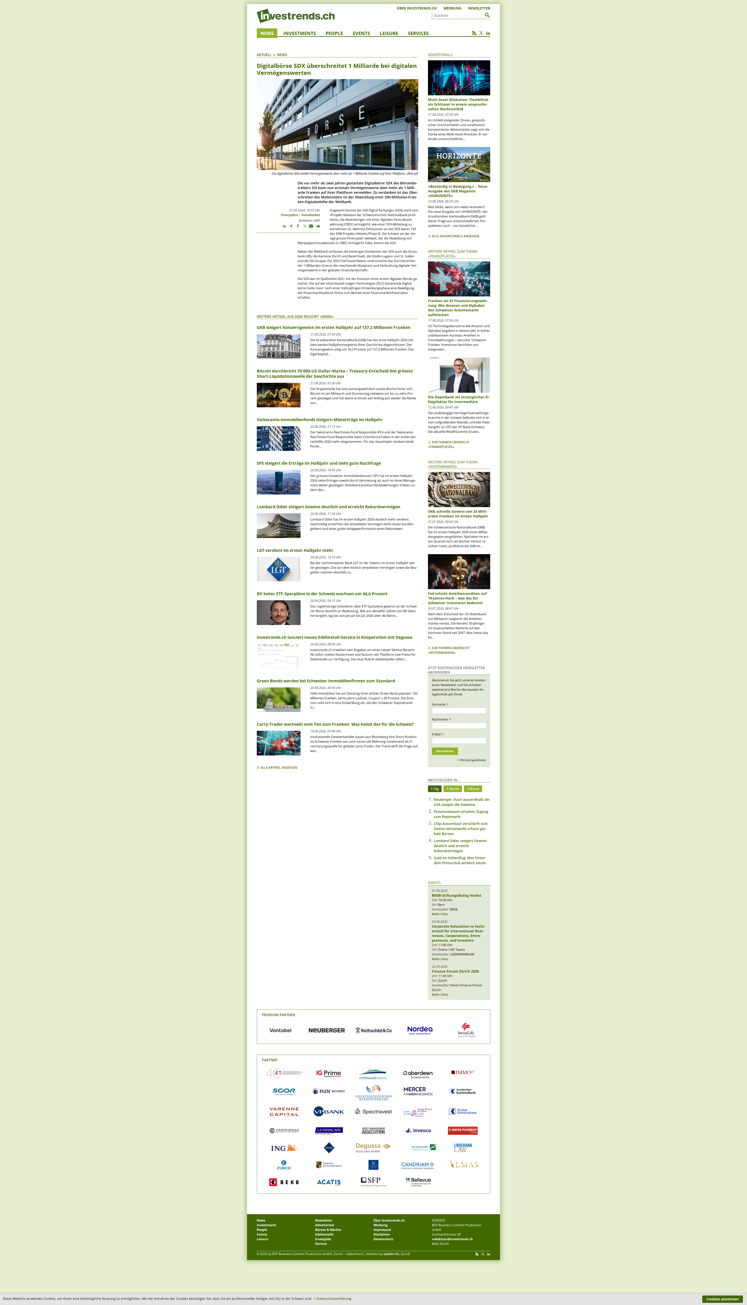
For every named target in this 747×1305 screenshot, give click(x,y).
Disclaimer (382, 1234)
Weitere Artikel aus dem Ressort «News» (295, 316)
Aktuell (264, 54)
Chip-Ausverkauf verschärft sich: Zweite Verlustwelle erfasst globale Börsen (461, 828)
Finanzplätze (289, 215)
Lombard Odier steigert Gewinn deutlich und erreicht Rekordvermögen (460, 845)
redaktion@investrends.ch (452, 1239)
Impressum (382, 1230)
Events (361, 33)
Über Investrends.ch (417, 8)
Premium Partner (278, 1014)
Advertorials (440, 54)
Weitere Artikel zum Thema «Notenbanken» (452, 464)
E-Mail (438, 734)
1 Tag (435, 789)
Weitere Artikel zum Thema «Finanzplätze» (452, 253)
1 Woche (452, 789)
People (334, 33)
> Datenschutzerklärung (333, 1298)
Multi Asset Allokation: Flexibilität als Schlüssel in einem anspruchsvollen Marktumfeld (458, 104)
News (267, 33)
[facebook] (296, 228)
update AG (391, 1254)
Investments (299, 33)
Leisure (389, 33)
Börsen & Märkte (328, 1230)
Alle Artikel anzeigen (278, 767)
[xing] (289, 228)
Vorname (440, 704)
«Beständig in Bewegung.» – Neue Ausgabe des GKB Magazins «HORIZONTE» (457, 191)
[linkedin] (282, 228)
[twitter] (303, 228)
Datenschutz (383, 1239)
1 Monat (473, 789)
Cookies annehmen (723, 1299)
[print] (316, 228)
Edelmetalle (324, 1234)
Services (418, 33)
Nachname (441, 719)
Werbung (452, 8)
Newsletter (479, 8)
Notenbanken (310, 215)
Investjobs (323, 1239)
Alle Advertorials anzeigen (455, 236)
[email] (309, 228)
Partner (270, 1060)
